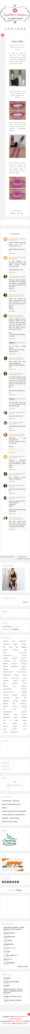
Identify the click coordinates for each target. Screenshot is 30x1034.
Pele (4, 709)
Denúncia (5, 666)
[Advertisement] (11, 906)
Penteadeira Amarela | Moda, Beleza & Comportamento (14, 928)
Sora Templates (7, 1023)
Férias (24, 683)
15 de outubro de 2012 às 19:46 (17, 474)
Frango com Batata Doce (12, 996)
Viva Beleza (12, 448)
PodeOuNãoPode (7, 711)
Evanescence (15, 678)
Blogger (19, 890)
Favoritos (24, 680)
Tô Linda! (7, 951)
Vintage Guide (8, 944)
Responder (12, 253)
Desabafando (14, 666)
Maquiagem (6, 701)
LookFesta (23, 695)
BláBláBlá (24, 647)
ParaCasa (5, 706)
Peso (15, 709)
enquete (15, 726)
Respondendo (6, 717)
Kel (10, 485)
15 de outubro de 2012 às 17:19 (17, 399)
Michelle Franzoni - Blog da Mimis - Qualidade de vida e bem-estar (13, 991)
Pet (25, 709)
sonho (24, 729)
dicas (25, 723)
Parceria (15, 706)
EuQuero (5, 678)
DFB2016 (5, 663)
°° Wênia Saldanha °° (15, 276)
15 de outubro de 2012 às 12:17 (16, 373)
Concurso (24, 658)
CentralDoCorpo (7, 655)
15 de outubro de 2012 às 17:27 (17, 412)
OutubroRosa (23, 703)
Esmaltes (16, 675)
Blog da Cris (8, 959)
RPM (16, 714)
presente (14, 729)
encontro (5, 726)
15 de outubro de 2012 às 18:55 (17, 457)
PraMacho (23, 711)
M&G (17, 697)
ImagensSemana (7, 689)
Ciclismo (24, 655)
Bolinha (5, 650)
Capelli (5, 652)
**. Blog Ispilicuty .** (11, 955)
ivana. (11, 422)
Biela (17, 647)
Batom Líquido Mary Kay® (11, 804)
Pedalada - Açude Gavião (10, 818)
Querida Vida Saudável (11, 982)
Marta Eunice (13, 518)
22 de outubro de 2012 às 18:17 (16, 518)
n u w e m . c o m (9, 948)
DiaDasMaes (23, 669)
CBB (25, 650)
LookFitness (6, 697)
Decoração (14, 663)
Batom (10, 647)
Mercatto (24, 701)
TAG (4, 720)
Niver (14, 703)
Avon (4, 647)
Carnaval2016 (23, 652)
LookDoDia (14, 695)
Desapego (5, 669)
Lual (10, 412)
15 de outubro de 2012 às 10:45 (16, 315)
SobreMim (23, 717)
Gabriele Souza (13, 315)
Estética (24, 675)
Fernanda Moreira (14, 434)
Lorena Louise (13, 373)
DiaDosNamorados (8, 672)
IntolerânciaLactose (8, 692)
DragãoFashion (7, 675)
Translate (15, 629)
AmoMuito (23, 644)
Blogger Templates (16, 1021)
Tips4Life (7, 985)
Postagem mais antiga (23, 559)
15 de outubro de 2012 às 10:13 (17, 276)
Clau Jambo (12, 473)
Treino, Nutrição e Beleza (13, 1000)
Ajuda (13, 641)
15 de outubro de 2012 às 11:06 (17, 343)
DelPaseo (24, 663)
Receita (24, 714)
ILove (14, 686)
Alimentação (6, 644)
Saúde (15, 717)
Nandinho (5, 703)
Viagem (24, 720)
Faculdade (5, 680)
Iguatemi (24, 686)
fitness (24, 726)
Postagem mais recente (7, 557)
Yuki (10, 497)
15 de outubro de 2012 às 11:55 (16, 358)
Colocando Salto (9, 937)
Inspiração (23, 689)
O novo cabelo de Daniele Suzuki (13, 815)
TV (10, 720)
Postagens (7, 766)
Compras (14, 658)
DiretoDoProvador (21, 672)
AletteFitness (23, 641)
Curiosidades (6, 661)
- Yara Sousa (8, 940)
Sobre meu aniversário (10, 821)
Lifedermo (5, 695)
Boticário (15, 650)
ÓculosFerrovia (14, 732)
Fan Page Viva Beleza (15, 450)
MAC (25, 697)
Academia (5, 641)
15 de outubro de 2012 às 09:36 (17, 258)
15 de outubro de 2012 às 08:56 (17, 239)
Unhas (16, 720)
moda (4, 729)
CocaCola (5, 658)
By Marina (7, 978)
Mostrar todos (23, 966)
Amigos (15, 644)
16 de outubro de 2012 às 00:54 (17, 486)
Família (15, 680)
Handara (5, 686)
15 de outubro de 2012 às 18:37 (16, 423)
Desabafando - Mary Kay (10, 801)
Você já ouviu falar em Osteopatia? (14, 811)
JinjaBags (24, 692)
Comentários (7, 769)
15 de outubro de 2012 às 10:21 (16, 295)
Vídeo (4, 723)
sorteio (5, 732)
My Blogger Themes (21, 1023)
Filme (4, 683)
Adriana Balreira (14, 295)
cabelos (15, 723)
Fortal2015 (14, 683)
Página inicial (22, 557)
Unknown (12, 239)
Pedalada (24, 706)
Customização (22, 661)
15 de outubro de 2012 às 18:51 (16, 435)
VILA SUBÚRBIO (9, 963)
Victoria (11, 456)
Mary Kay (15, 701)
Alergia (4, 808)
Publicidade (6, 714)
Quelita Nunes (13, 358)
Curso (14, 661)
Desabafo (24, 666)
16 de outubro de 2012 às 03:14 (17, 497)
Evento (24, 678)
